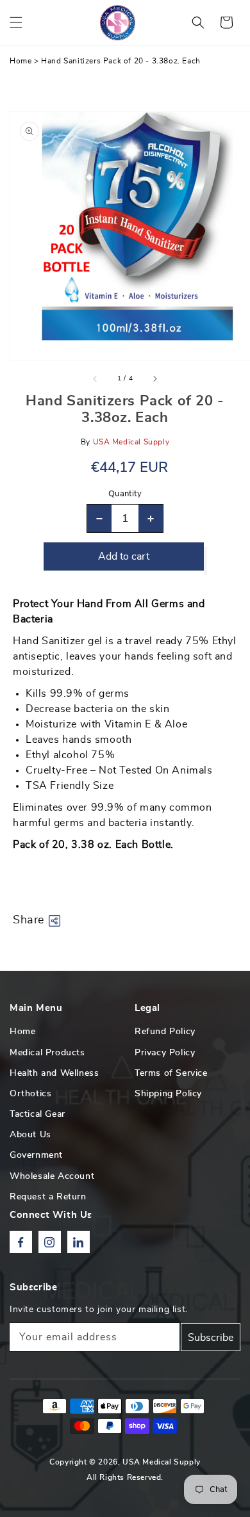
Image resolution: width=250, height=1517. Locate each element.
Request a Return (48, 1196)
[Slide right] (154, 378)
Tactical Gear (37, 1114)
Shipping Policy (168, 1093)
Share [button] (28, 920)
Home (20, 61)
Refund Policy (165, 1031)
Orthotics (30, 1093)
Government (36, 1155)
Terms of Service (171, 1073)
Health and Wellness (54, 1073)
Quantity (125, 494)
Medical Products (47, 1052)
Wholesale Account (52, 1176)
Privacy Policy (165, 1052)
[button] (16, 22)
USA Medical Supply (161, 1462)
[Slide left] (95, 378)
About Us (30, 1134)
